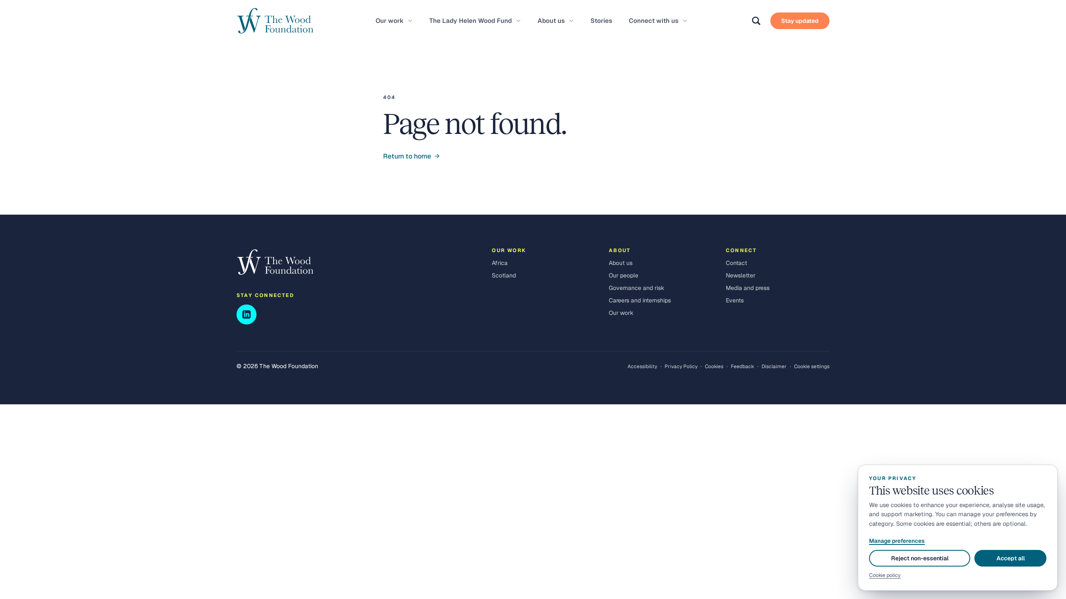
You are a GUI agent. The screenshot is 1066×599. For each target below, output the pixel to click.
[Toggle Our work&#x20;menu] (410, 21)
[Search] (756, 20)
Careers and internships (640, 300)
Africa (500, 263)
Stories (601, 21)
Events (735, 300)
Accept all (1010, 558)
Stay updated (800, 21)
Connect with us (653, 21)
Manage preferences (897, 541)
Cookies (714, 366)
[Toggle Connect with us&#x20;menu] (685, 21)
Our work (389, 21)
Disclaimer (774, 366)
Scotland (504, 275)
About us (551, 21)
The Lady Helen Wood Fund (470, 21)
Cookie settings (811, 366)
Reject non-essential (920, 558)
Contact (736, 263)
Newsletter (740, 275)
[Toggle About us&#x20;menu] (571, 21)
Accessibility (642, 366)
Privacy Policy (681, 366)
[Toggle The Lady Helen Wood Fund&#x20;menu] (518, 21)
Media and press (748, 288)
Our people (623, 275)
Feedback (742, 366)
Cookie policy (885, 575)
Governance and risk (636, 288)
